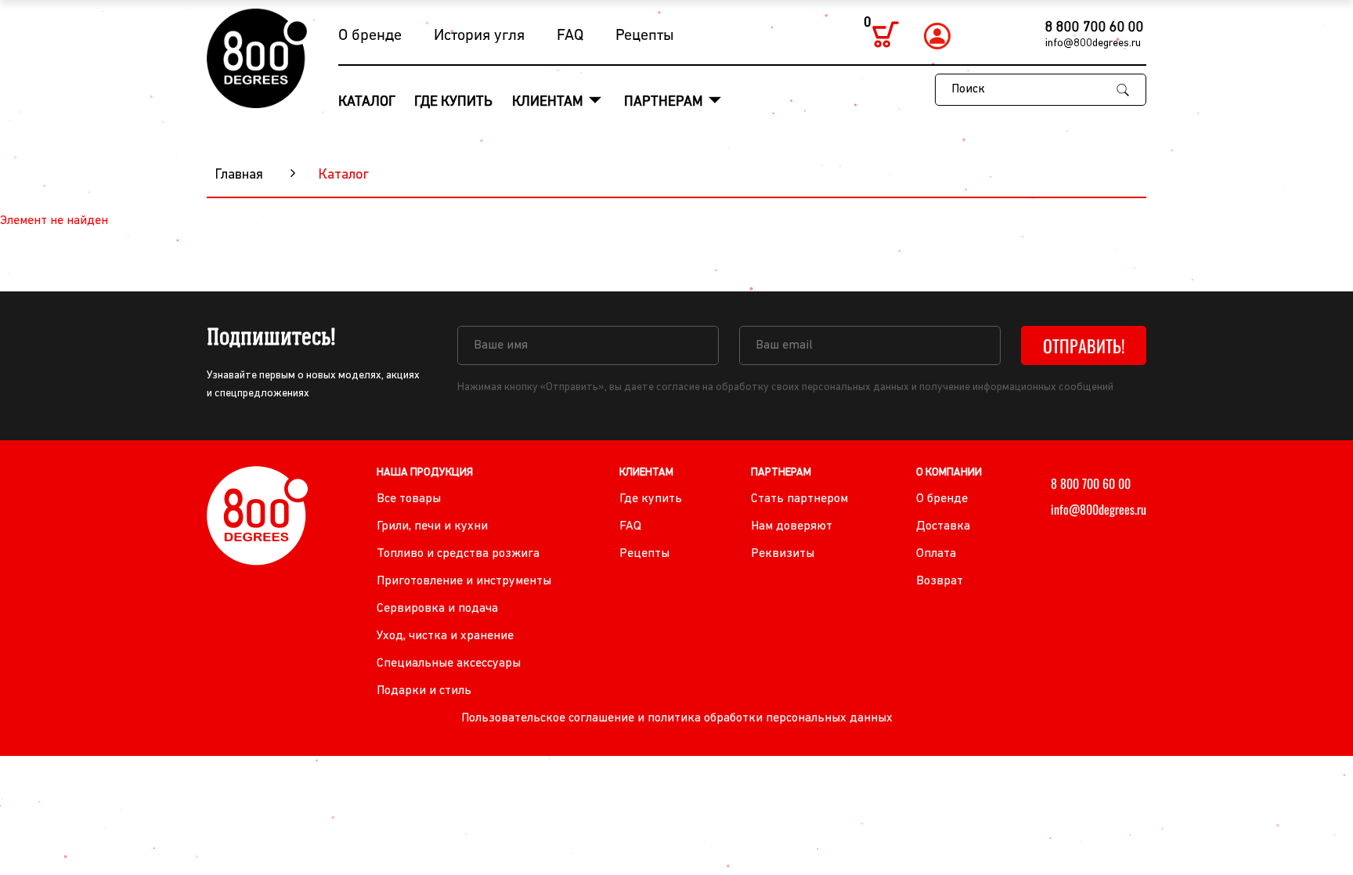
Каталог (366, 103)
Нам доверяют (791, 526)
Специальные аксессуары (449, 663)
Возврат (939, 581)
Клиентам (549, 103)
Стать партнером (799, 499)
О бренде (370, 36)
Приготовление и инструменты (464, 581)
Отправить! (1084, 345)
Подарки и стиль (424, 691)
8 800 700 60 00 (1094, 28)
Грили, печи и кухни (432, 526)
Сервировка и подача (437, 608)
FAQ (570, 36)
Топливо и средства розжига (458, 554)
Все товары (409, 499)
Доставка (943, 526)
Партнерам (665, 103)
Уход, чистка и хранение (445, 636)
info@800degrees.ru (1093, 43)
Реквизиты (782, 554)
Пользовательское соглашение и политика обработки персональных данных (677, 718)
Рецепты (644, 36)
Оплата (936, 554)
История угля (479, 36)
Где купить (453, 103)
